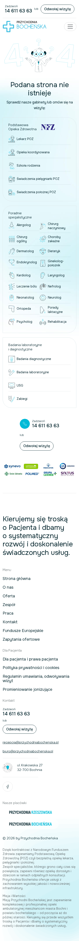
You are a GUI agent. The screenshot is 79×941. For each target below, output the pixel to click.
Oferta (9, 596)
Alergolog (24, 225)
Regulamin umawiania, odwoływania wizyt (36, 678)
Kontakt (10, 622)
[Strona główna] (25, 26)
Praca (8, 613)
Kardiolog (24, 275)
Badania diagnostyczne (34, 359)
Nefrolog (54, 286)
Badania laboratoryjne (33, 372)
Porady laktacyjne (55, 310)
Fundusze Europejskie (23, 631)
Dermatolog (25, 251)
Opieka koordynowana (33, 152)
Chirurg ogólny (22, 239)
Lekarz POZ (25, 139)
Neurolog (54, 297)
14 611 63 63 (18, 11)
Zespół (9, 605)
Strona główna (17, 579)
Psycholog (24, 322)
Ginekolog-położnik (56, 263)
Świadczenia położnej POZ (36, 192)
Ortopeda (24, 309)
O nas (8, 587)
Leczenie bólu (27, 286)
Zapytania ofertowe (21, 639)
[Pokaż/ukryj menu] (70, 26)
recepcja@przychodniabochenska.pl (31, 742)
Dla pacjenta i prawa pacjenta (30, 659)
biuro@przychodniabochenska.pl (28, 751)
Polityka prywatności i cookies (31, 668)
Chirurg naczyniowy (56, 226)
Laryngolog (56, 275)
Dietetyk (54, 251)
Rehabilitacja (57, 322)
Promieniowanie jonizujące (27, 690)
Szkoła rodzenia (28, 165)
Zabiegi (22, 399)
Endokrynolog (27, 262)
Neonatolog (25, 297)
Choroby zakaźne (54, 239)
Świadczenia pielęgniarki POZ (38, 179)
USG (20, 385)
